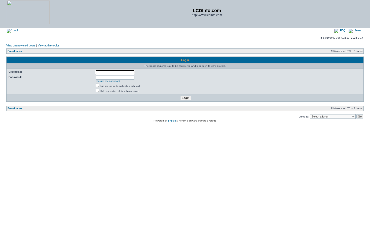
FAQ (342, 30)
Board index (15, 51)
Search (358, 30)
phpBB (172, 120)
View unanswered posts (20, 45)
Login (15, 30)
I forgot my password (108, 81)
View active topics (49, 45)
